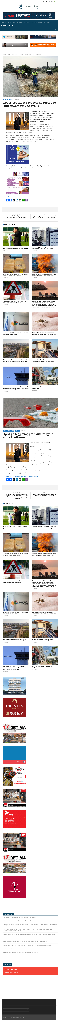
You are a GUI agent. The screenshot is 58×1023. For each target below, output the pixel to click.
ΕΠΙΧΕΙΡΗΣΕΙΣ (11, 22)
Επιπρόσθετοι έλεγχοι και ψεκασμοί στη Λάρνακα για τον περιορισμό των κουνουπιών (44, 333)
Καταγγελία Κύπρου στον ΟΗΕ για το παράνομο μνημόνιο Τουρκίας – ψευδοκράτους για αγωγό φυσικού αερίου (30, 925)
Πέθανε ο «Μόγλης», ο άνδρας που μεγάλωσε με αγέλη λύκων (20, 937)
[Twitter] (49, 1)
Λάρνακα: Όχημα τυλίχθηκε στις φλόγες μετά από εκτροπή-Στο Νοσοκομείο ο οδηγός (44, 247)
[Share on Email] (20, 200)
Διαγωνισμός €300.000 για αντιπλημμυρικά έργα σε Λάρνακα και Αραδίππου (15, 333)
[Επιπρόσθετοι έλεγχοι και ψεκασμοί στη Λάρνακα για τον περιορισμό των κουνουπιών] (45, 321)
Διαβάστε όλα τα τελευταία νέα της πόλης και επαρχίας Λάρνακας (22, 196)
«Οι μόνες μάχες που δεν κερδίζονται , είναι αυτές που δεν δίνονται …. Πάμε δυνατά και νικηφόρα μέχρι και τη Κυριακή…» (17, 495)
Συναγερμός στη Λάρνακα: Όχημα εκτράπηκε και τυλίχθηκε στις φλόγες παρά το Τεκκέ (44, 274)
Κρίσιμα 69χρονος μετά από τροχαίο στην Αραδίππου (28, 435)
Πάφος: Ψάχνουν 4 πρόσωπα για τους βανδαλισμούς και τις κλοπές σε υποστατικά (25, 941)
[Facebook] (43, 1)
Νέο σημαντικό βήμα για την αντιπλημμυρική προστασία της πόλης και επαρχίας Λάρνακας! (15, 360)
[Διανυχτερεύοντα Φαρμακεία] (54, 1)
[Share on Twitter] (14, 200)
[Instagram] (52, 1)
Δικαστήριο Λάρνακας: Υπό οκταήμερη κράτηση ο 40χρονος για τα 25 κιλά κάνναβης (15, 274)
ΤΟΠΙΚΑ (11, 99)
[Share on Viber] (26, 200)
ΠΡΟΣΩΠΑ (49, 22)
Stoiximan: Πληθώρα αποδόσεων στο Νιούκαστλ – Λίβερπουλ (20, 917)
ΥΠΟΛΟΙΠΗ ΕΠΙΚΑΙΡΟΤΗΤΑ (38, 22)
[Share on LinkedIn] (17, 200)
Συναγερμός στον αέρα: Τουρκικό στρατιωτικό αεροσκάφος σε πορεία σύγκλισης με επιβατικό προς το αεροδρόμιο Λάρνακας (16, 388)
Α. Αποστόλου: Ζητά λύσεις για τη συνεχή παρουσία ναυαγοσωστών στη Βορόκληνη (43, 360)
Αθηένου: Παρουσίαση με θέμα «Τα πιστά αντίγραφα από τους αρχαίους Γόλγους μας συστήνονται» (44, 216)
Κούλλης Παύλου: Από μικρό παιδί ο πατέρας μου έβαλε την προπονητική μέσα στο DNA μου (15, 247)
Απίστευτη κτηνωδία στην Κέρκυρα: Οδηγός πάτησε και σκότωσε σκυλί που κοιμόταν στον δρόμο (29, 934)
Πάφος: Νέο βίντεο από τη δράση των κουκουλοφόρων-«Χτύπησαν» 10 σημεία (24, 948)
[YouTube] (46, 1)
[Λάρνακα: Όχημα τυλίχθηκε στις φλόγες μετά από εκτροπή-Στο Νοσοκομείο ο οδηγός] (45, 236)
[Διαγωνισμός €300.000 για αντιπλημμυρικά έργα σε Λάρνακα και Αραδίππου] (16, 321)
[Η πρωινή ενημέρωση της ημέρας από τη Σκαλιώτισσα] (45, 376)
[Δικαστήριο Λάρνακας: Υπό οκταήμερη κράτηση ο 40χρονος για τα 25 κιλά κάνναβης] (16, 263)
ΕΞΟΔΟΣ (19, 22)
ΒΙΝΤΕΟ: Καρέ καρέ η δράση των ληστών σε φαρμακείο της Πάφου (21, 952)
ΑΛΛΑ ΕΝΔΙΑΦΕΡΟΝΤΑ (7, 25)
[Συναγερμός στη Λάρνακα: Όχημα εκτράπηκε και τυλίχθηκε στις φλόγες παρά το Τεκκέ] (45, 263)
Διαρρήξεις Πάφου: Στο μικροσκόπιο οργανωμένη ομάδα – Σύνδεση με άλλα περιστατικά (27, 945)
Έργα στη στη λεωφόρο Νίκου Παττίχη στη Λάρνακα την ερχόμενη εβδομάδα (14, 302)
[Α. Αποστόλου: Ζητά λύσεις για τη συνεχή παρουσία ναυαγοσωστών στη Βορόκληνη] (45, 348)
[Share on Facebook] (7, 200)
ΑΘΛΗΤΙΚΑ (26, 22)
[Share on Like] (10, 200)
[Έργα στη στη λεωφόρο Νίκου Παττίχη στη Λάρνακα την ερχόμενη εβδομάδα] (16, 290)
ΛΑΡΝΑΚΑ (3, 22)
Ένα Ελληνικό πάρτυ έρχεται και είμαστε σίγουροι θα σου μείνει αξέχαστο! (17, 216)
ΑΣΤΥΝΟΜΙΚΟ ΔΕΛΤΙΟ (9, 430)
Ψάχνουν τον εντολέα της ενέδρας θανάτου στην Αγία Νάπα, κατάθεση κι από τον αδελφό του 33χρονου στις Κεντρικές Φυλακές (28, 930)
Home (4, 54)
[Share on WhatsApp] (23, 200)
